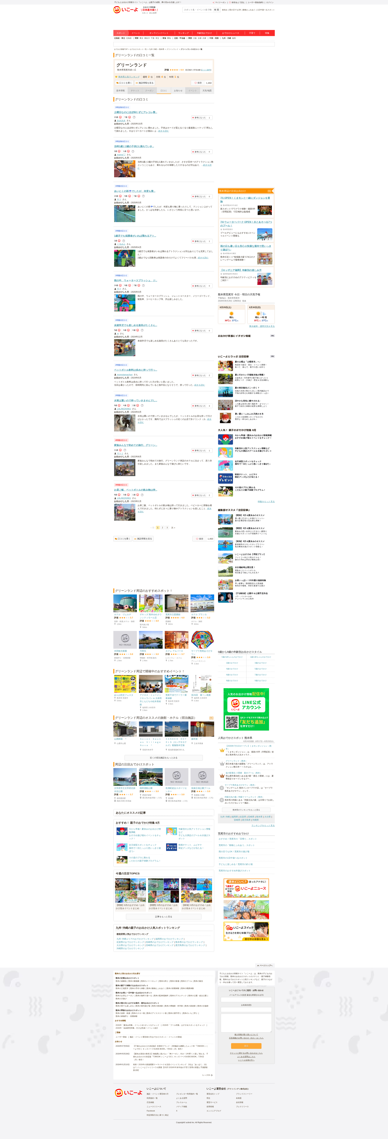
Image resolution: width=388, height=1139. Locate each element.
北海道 (129, 38)
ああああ (121, 120)
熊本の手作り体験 (137, 988)
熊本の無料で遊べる (144, 996)
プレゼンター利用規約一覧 (187, 1094)
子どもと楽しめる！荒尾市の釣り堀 (236, 864)
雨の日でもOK (235, 10)
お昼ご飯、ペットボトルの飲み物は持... (135, 490)
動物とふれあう (249, 10)
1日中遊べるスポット (266, 10)
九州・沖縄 (226, 38)
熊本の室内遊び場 (143, 1006)
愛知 (169, 38)
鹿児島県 (246, 820)
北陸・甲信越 (179, 38)
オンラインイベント (159, 33)
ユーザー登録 (121, 1037)
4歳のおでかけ (232, 669)
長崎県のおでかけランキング (160, 942)
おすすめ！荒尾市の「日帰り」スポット (238, 839)
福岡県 (235, 816)
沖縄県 (255, 820)
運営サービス (212, 1102)
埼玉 (157, 38)
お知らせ (178, 90)
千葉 (152, 38)
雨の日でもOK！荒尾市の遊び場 (234, 851)
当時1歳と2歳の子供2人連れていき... (134, 146)
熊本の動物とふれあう (156, 988)
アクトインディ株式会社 (238, 1089)
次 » (173, 527)
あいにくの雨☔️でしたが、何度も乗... (134, 191)
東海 (164, 38)
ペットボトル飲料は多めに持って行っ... (135, 370)
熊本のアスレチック (178, 996)
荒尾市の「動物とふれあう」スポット (237, 845)
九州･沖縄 (225, 816)
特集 (267, 33)
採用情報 (210, 1107)
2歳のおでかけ (232, 663)
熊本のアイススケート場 (157, 1013)
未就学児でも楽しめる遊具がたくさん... (135, 325)
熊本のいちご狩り (190, 1013)
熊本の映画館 (157, 1006)
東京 (141, 38)
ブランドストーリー (244, 1094)
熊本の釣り (163, 981)
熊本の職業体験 (187, 988)
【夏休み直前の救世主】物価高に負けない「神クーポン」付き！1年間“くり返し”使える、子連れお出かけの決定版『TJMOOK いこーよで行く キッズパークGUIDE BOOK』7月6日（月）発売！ (170, 1057)
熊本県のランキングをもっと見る (246, 810)
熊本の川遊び (121, 999)
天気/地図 (207, 90)
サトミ (120, 453)
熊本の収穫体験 (173, 988)
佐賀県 (243, 816)
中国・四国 (214, 38)
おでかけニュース (230, 33)
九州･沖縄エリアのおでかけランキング (135, 939)
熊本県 (259, 816)
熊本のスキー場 (138, 1013)
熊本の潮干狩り (174, 1013)
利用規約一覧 (152, 1098)
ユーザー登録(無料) (255, 2)
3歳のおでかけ (261, 663)
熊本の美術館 (190, 1006)
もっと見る (206, 1075)
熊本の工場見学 (122, 988)
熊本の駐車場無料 (161, 996)
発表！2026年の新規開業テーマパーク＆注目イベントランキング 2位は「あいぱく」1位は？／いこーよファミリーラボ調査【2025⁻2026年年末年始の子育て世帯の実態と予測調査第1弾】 (170, 1067)
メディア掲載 (181, 1107)
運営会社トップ (213, 1094)
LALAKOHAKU (124, 409)
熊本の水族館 (202, 1006)
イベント (136, 33)
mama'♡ (121, 154)
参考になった (200, 118)
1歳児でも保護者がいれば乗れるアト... (135, 235)
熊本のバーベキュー (149, 981)
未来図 (238, 1098)
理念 (208, 1098)
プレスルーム (181, 1102)
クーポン (149, 90)
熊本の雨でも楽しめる (125, 1006)
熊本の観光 (198, 981)
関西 (190, 38)
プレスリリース (242, 1107)
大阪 (195, 38)
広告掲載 (150, 1102)
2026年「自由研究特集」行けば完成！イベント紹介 (137, 1028)
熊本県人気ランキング (129, 77)
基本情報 (120, 90)
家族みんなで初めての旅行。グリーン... (135, 445)
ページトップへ (266, 965)
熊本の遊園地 (121, 981)
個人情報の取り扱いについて (246, 1034)
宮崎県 (237, 820)
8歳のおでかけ (232, 681)
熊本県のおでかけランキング (189, 942)
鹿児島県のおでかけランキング (190, 945)
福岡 (234, 38)
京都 (199, 38)
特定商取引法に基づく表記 (158, 1115)
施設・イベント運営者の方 (158, 1094)
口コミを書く (125, 83)
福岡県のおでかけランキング (169, 939)
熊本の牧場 (174, 981)
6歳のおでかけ (232, 675)
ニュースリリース (154, 1107)
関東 (137, 38)
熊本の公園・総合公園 (197, 996)
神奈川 (147, 38)
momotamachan (125, 374)
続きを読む (163, 131)
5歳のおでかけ (261, 669)
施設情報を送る (146, 83)
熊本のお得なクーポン (125, 996)
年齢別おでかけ (204, 33)
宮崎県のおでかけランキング (160, 945)
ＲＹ (119, 199)
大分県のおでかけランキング (130, 945)
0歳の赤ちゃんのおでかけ (232, 657)
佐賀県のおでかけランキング (130, 942)
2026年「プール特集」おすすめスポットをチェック (183, 1025)
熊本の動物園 (133, 981)
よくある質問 (181, 1098)
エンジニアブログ (214, 1111)
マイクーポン (220, 2)
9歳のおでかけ (261, 681)
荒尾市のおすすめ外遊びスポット (235, 870)
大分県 (267, 816)
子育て (252, 33)
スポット (121, 33)
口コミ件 (206, 70)
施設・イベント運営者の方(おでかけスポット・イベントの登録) (156, 1037)
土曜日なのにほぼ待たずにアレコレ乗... (135, 112)
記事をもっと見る (163, 916)
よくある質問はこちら (246, 1057)
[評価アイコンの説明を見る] (134, 117)
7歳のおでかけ (261, 675)
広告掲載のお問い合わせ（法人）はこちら (246, 1038)
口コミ (164, 90)
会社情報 (239, 1102)
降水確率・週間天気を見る (262, 326)
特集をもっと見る (266, 501)
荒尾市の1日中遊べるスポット (233, 858)
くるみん (121, 244)
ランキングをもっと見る (263, 825)
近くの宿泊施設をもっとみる (163, 757)
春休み (224, 10)
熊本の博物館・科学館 (174, 1006)
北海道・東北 (119, 38)
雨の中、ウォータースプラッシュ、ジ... (135, 280)
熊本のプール (186, 981)
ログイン (270, 2)
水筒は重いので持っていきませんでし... (135, 400)
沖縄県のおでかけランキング (130, 948)
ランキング (183, 33)
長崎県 (251, 816)
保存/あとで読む (238, 2)
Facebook (151, 1111)
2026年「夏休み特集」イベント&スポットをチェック (137, 1025)
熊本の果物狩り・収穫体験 (126, 1016)
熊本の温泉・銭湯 (123, 1013)
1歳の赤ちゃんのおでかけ (260, 657)
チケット (135, 90)
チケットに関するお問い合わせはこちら (246, 1053)
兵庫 (204, 38)
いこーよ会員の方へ (246, 1060)
